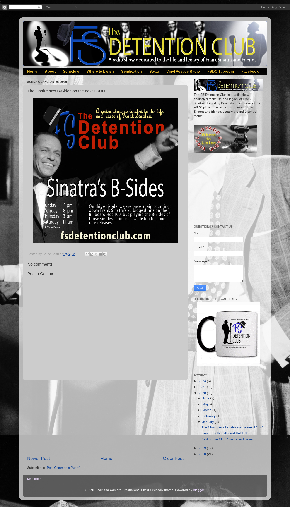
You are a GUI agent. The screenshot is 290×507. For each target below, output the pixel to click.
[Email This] (87, 254)
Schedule (71, 71)
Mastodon (34, 479)
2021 (203, 387)
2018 (203, 454)
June (206, 398)
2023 (203, 381)
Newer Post (38, 458)
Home (32, 71)
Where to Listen (100, 71)
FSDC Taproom (220, 71)
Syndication (131, 71)
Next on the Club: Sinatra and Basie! (227, 439)
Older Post (173, 458)
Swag (154, 71)
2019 (203, 448)
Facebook (250, 71)
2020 (203, 393)
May (205, 404)
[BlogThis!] (91, 254)
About (50, 71)
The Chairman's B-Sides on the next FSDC (232, 427)
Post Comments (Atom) (63, 467)
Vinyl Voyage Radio (183, 71)
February (209, 416)
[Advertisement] (105, 418)
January (208, 422)
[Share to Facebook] (100, 254)
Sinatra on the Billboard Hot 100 (224, 433)
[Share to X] (96, 254)
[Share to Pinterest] (104, 254)
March (207, 410)
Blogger (198, 490)
